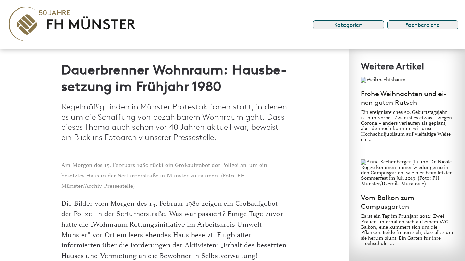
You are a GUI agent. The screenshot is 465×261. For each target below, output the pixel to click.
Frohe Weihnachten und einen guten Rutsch (404, 97)
